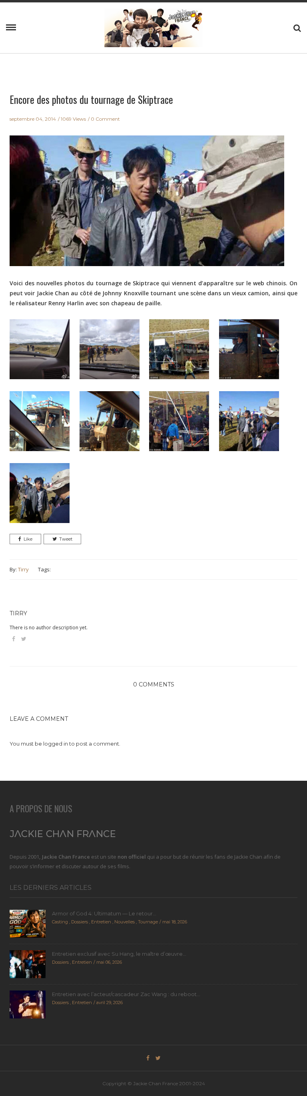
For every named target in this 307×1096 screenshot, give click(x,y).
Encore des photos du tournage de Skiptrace (91, 99)
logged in (55, 743)
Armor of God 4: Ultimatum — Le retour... (104, 913)
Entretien (101, 922)
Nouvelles (124, 922)
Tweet (65, 539)
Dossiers (79, 922)
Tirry (23, 569)
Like (28, 539)
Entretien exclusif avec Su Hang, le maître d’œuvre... (119, 954)
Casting (60, 922)
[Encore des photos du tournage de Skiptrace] (147, 206)
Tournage (148, 922)
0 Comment (105, 119)
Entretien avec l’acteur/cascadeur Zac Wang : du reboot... (126, 994)
